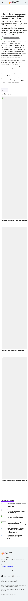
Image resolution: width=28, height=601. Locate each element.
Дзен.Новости (7, 576)
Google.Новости (18, 576)
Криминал (7, 8)
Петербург (12, 8)
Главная (2, 8)
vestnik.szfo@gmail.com (7, 566)
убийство (4, 90)
